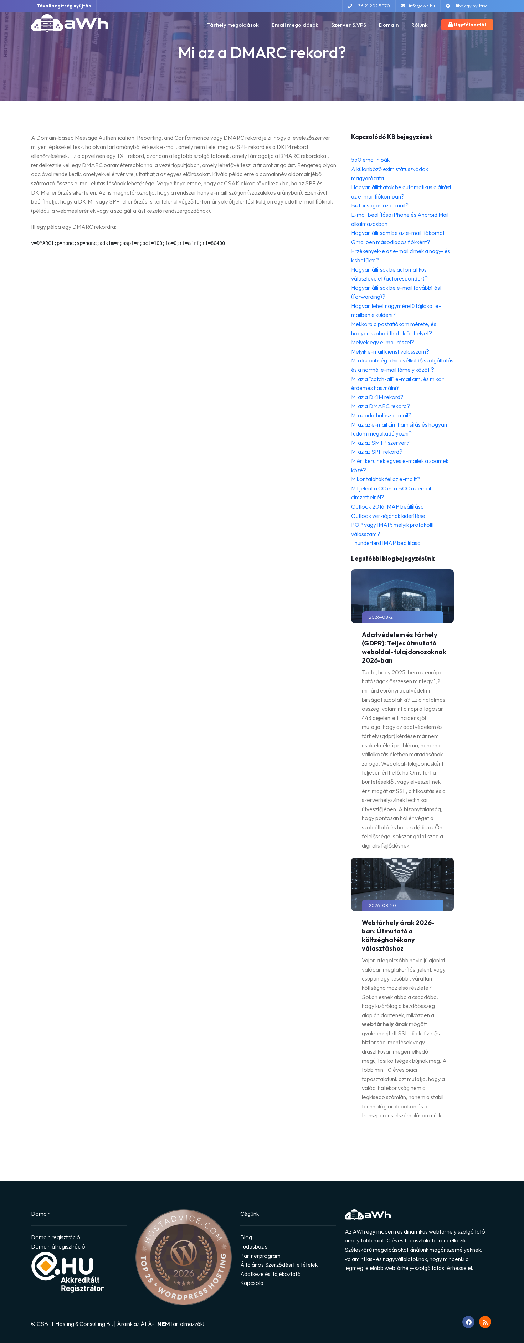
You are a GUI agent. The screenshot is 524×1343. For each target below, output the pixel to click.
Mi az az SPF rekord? (376, 451)
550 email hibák (370, 159)
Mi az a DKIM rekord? (377, 397)
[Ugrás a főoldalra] (69, 23)
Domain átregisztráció (58, 1246)
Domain (389, 24)
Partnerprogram (260, 1255)
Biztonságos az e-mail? (380, 205)
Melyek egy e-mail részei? (382, 342)
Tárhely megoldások (233, 24)
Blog (246, 1237)
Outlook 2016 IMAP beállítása (387, 506)
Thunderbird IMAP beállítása (386, 542)
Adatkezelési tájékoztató (270, 1273)
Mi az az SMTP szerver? (380, 442)
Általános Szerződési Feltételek (279, 1264)
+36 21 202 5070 (373, 6)
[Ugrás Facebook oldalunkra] (468, 1322)
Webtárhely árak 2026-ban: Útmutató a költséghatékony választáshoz (398, 935)
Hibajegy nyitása (471, 6)
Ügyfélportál (469, 24)
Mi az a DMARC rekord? (380, 406)
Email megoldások (295, 24)
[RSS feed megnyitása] (485, 1322)
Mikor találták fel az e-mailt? (385, 479)
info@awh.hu (422, 6)
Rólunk (419, 24)
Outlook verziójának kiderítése (388, 515)
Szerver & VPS (348, 24)
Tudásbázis (253, 1246)
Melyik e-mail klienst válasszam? (390, 351)
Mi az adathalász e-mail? (381, 415)
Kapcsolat (252, 1282)
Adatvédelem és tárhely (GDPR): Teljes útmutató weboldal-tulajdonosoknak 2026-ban (404, 647)
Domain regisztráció (55, 1237)
